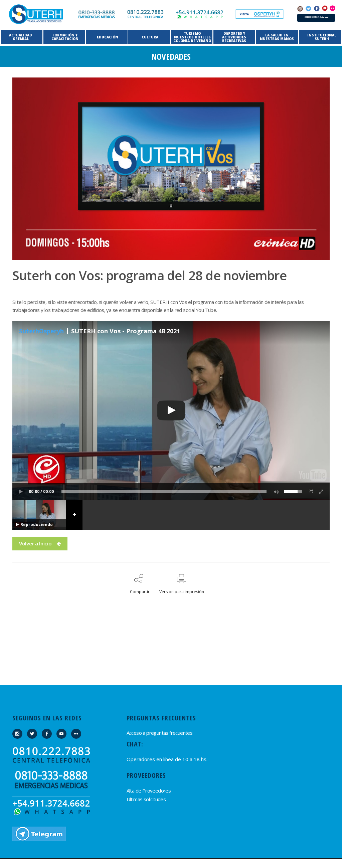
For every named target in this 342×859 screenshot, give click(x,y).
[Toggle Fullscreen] (321, 492)
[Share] (311, 492)
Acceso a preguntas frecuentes (160, 732)
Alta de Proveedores (149, 790)
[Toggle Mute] (275, 492)
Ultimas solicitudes (146, 799)
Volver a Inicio (35, 543)
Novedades (171, 56)
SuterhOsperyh (41, 331)
